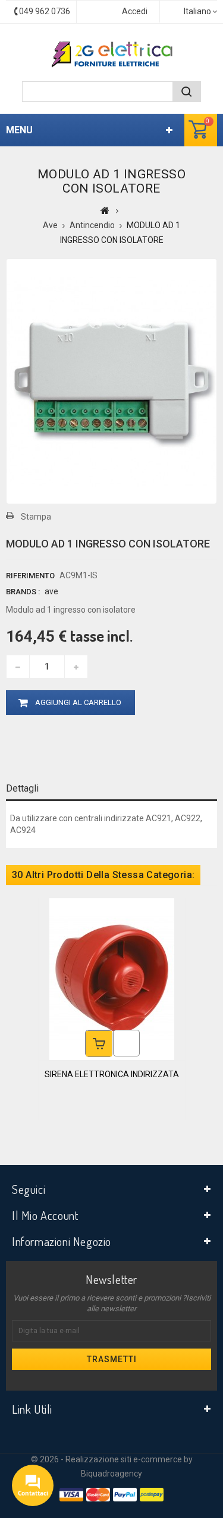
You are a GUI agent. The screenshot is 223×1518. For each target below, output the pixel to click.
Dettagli (22, 788)
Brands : (23, 591)
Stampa (36, 516)
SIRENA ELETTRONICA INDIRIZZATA (112, 1074)
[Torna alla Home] (104, 210)
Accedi (134, 11)
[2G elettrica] (111, 54)
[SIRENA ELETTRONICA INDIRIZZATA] (111, 978)
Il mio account (45, 1215)
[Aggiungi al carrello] (99, 1043)
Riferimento (30, 575)
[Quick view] (126, 1043)
